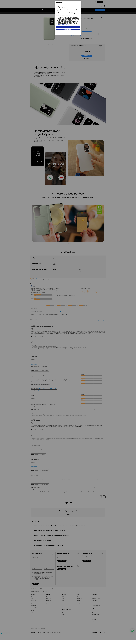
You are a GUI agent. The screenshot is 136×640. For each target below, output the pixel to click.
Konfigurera (68, 31)
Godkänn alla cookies (68, 27)
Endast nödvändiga (68, 29)
